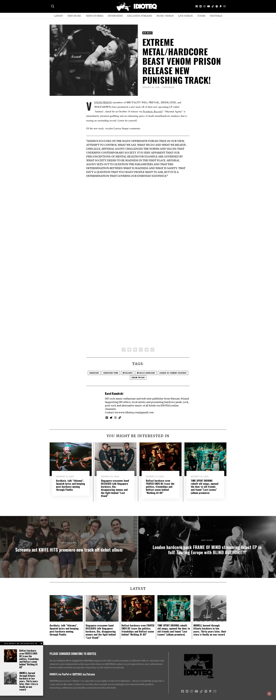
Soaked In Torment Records (173, 373)
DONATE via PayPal (59, 674)
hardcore (94, 373)
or (70, 674)
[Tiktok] (212, 6)
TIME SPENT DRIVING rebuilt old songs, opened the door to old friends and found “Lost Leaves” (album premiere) (204, 486)
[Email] (224, 6)
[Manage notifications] (269, 693)
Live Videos (185, 15)
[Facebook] (196, 6)
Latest (58, 15)
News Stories (94, 15)
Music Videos (165, 15)
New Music (74, 15)
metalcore (128, 373)
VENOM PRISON (103, 102)
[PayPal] (220, 6)
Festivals (216, 15)
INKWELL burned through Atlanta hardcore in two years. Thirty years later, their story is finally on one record (28, 681)
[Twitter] (200, 6)
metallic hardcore (146, 373)
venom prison (138, 377)
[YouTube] (209, 6)
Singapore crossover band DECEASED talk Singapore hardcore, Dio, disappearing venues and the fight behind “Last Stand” (115, 488)
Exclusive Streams (139, 15)
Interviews (115, 15)
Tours (201, 15)
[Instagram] (204, 6)
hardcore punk (110, 373)
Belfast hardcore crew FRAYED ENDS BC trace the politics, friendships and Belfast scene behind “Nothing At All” (29, 659)
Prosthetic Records (152, 111)
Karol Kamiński (114, 393)
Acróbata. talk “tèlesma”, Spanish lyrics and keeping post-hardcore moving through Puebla (70, 485)
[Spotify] (217, 6)
